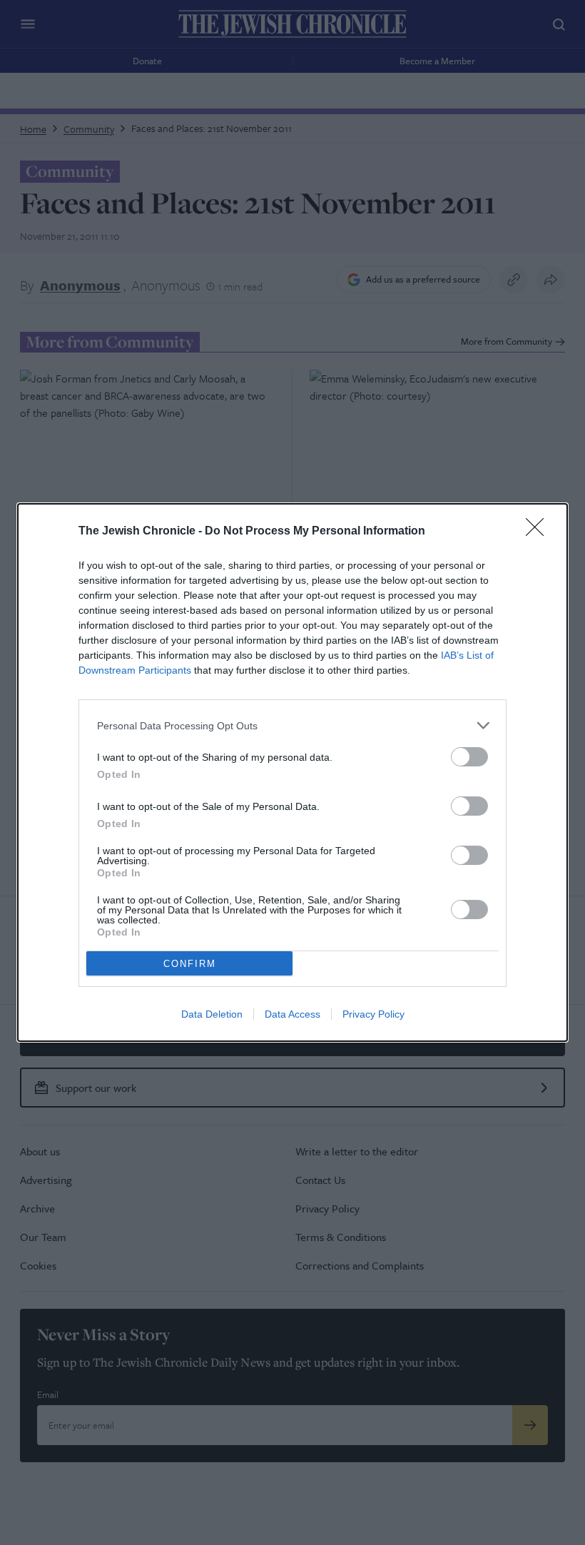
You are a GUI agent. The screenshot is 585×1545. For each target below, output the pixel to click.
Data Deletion (212, 1014)
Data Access (292, 1014)
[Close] (539, 531)
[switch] (469, 756)
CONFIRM (189, 963)
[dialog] (292, 772)
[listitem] (292, 725)
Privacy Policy (373, 1014)
